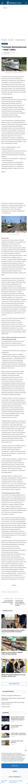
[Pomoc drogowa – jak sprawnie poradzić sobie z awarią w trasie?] (5, 735)
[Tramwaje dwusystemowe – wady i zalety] (14, 64)
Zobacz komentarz (14, 683)
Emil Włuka (7, 52)
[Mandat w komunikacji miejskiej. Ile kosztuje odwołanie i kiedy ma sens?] (14, 666)
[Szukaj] (26, 3)
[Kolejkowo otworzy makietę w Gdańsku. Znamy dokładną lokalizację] (14, 644)
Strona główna (4, 39)
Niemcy (3, 591)
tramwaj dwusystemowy (12, 591)
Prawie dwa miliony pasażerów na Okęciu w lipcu (7, 602)
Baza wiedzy (10, 39)
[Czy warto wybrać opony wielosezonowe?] (5, 727)
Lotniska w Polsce (6, 706)
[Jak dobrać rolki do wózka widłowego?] (5, 742)
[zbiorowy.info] (14, 3)
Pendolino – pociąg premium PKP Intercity (11, 695)
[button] (26, 750)
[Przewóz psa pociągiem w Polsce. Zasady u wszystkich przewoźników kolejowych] (14, 621)
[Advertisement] (14, 23)
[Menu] (2, 3)
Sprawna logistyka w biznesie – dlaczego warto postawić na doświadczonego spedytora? (18, 718)
